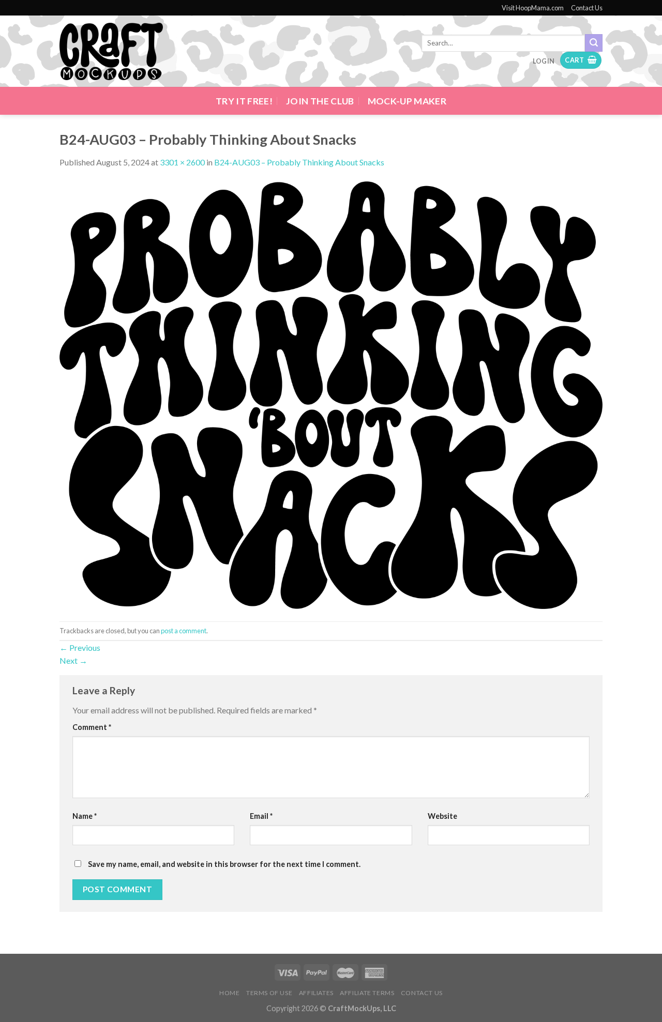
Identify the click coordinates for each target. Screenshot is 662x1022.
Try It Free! (244, 101)
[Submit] (594, 43)
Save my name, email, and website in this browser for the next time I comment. (224, 864)
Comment (91, 727)
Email (261, 816)
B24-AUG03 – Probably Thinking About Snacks (299, 162)
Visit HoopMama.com (533, 8)
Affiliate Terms (367, 993)
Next (73, 660)
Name (84, 816)
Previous (79, 647)
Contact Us (587, 8)
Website (442, 816)
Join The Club (320, 101)
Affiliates (316, 993)
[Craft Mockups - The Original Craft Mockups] (111, 52)
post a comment (183, 631)
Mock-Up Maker (407, 101)
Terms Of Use (269, 993)
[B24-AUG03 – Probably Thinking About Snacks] (331, 394)
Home (229, 993)
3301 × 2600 (182, 162)
